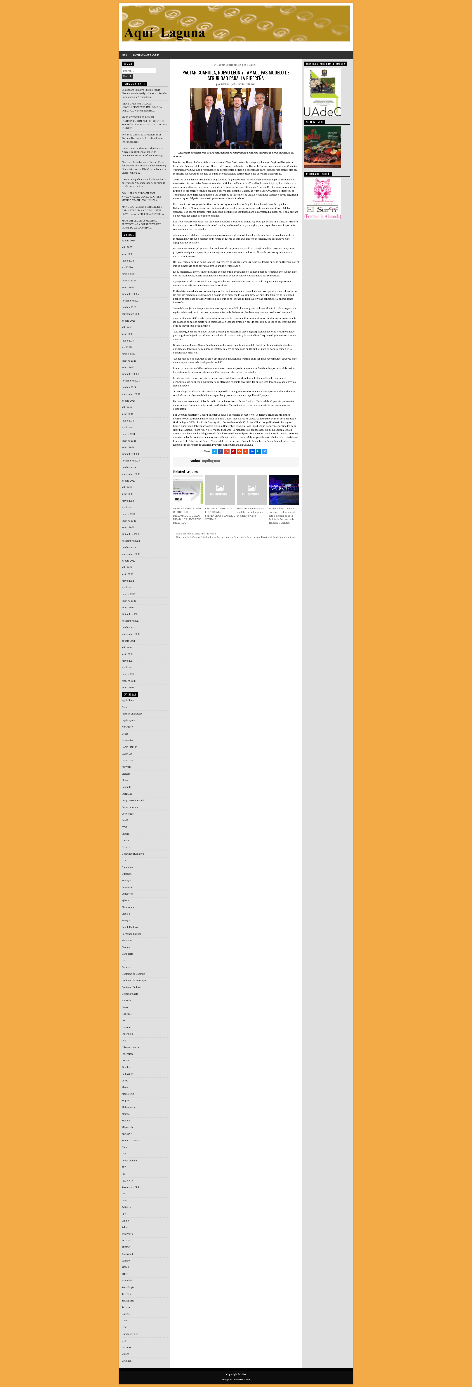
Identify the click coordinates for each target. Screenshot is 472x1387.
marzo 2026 (128, 274)
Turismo (126, 1307)
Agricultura (128, 700)
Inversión (127, 1054)
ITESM (125, 1060)
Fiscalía (126, 947)
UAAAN (126, 1314)
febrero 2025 (129, 361)
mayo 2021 (127, 661)
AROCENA (127, 727)
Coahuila (221, 64)
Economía (127, 887)
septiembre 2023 (131, 474)
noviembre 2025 (131, 300)
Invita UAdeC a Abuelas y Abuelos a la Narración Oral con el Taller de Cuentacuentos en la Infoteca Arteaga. (143, 152)
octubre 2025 (129, 307)
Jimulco (126, 1067)
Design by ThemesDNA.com (236, 1380)
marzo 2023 (128, 514)
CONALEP (127, 794)
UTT (124, 1340)
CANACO (127, 754)
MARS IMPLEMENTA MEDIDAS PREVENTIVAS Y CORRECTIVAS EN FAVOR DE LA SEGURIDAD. (141, 224)
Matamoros (128, 1107)
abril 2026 (127, 267)
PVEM (125, 1200)
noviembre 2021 (130, 621)
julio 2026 (127, 247)
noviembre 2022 (131, 541)
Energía (126, 920)
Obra (124, 1147)
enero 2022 (128, 607)
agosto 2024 (128, 401)
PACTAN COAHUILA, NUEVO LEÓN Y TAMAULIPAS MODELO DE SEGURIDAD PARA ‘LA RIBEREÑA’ (236, 75)
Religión (126, 1207)
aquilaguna (223, 84)
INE (124, 1040)
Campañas (127, 740)
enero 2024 (128, 447)
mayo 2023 (128, 501)
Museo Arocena (130, 1140)
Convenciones (130, 807)
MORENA (127, 1134)
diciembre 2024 (130, 374)
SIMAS (125, 1267)
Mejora (126, 1114)
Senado (126, 1260)
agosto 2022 (128, 561)
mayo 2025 (128, 340)
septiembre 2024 (131, 394)
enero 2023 (128, 527)
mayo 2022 (128, 581)
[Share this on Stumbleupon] (245, 451)
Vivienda (126, 1361)
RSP (124, 1214)
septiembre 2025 (131, 314)
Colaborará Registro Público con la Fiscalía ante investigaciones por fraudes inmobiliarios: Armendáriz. (145, 93)
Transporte (128, 1300)
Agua (124, 707)
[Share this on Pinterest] (233, 451)
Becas (125, 734)
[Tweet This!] (214, 451)
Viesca (125, 1354)
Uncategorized (130, 1334)
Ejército (126, 900)
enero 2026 (128, 287)
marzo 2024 (128, 434)
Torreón (126, 1294)
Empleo (126, 914)
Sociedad (127, 1280)
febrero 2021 (129, 681)
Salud (124, 1227)
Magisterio (128, 1094)
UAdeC (125, 1320)
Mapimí (126, 1100)
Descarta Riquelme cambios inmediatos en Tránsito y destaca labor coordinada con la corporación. (144, 183)
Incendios (127, 1034)
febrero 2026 (129, 280)
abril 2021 (127, 667)
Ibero (125, 1007)
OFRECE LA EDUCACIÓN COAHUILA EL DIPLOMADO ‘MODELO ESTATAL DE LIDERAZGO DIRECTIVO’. (187, 515)
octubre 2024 (129, 387)
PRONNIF (127, 1180)
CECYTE (126, 767)
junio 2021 (127, 654)
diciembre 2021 (130, 614)
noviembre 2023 (131, 460)
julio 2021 (127, 647)
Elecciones (128, 907)
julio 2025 (127, 327)
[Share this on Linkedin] (258, 451)
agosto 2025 (128, 321)
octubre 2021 (129, 627)
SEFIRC (126, 1247)
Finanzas (127, 940)
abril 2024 (127, 427)
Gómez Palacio (130, 994)
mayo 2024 (128, 420)
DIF (124, 860)
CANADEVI (128, 760)
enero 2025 (128, 367)
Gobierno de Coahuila (236, 64)
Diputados (127, 867)
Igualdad (126, 1027)
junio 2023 (127, 494)
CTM (124, 827)
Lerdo (125, 1080)
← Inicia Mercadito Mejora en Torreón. (194, 533)
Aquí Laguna (129, 720)
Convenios (128, 814)
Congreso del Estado (133, 800)
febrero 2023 (129, 521)
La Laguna (127, 1074)
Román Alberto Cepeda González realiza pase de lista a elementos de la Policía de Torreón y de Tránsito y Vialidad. (282, 515)
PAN (124, 1154)
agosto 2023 (128, 481)
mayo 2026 (128, 260)
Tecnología (128, 1287)
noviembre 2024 (131, 380)
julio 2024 (127, 407)
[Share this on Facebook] (220, 451)
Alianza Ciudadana (132, 713)
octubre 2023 (129, 467)
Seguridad (251, 64)
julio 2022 (127, 567)
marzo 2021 (128, 674)
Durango (127, 874)
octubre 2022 (129, 547)
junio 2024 (127, 414)
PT (123, 1194)
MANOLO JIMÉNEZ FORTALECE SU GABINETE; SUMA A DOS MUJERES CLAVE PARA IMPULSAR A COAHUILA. (143, 210)
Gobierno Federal (131, 987)
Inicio (124, 54)
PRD (124, 1167)
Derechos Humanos (133, 854)
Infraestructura (130, 1047)
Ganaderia (127, 954)
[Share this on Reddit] (239, 451)
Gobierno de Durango (134, 980)
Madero (126, 1087)
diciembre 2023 (130, 454)
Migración (127, 1127)
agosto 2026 (129, 240)
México (126, 1120)
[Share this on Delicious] (264, 451)
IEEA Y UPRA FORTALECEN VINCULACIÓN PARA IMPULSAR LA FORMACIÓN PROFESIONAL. (142, 107)
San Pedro (127, 1234)
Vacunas (126, 1347)
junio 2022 (127, 574)
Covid (125, 820)
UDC (124, 1327)
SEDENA (126, 1240)
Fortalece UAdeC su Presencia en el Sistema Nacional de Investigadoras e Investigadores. (143, 138)
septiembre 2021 (131, 634)
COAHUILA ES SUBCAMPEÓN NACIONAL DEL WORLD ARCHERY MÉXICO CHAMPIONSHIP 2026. (141, 197)
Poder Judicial (129, 1160)
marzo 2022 (128, 594)
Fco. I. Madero (130, 927)
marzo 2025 (128, 354)
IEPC (124, 1020)
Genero (126, 967)
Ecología (126, 880)
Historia (126, 1000)
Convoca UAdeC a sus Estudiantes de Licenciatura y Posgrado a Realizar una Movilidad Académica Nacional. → (237, 537)
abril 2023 (127, 507)
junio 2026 (127, 254)
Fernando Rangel (131, 934)
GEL (124, 960)
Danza (125, 840)
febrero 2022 (129, 601)
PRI (124, 1174)
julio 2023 (127, 487)
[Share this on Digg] (252, 451)
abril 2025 (127, 347)
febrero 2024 (129, 441)
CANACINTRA (130, 747)
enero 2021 (128, 687)
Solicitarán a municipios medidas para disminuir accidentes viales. (250, 512)
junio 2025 (127, 334)
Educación (127, 894)
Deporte (126, 847)
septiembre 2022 (131, 554)
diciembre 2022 (130, 534)
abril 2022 (127, 587)
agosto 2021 (128, 641)
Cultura (125, 834)
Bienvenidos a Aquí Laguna (146, 54)
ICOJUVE (127, 1014)
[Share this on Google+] (227, 451)
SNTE (125, 1274)
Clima (125, 780)
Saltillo (125, 1220)
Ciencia (126, 774)
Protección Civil (130, 1187)
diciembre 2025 (130, 294)
